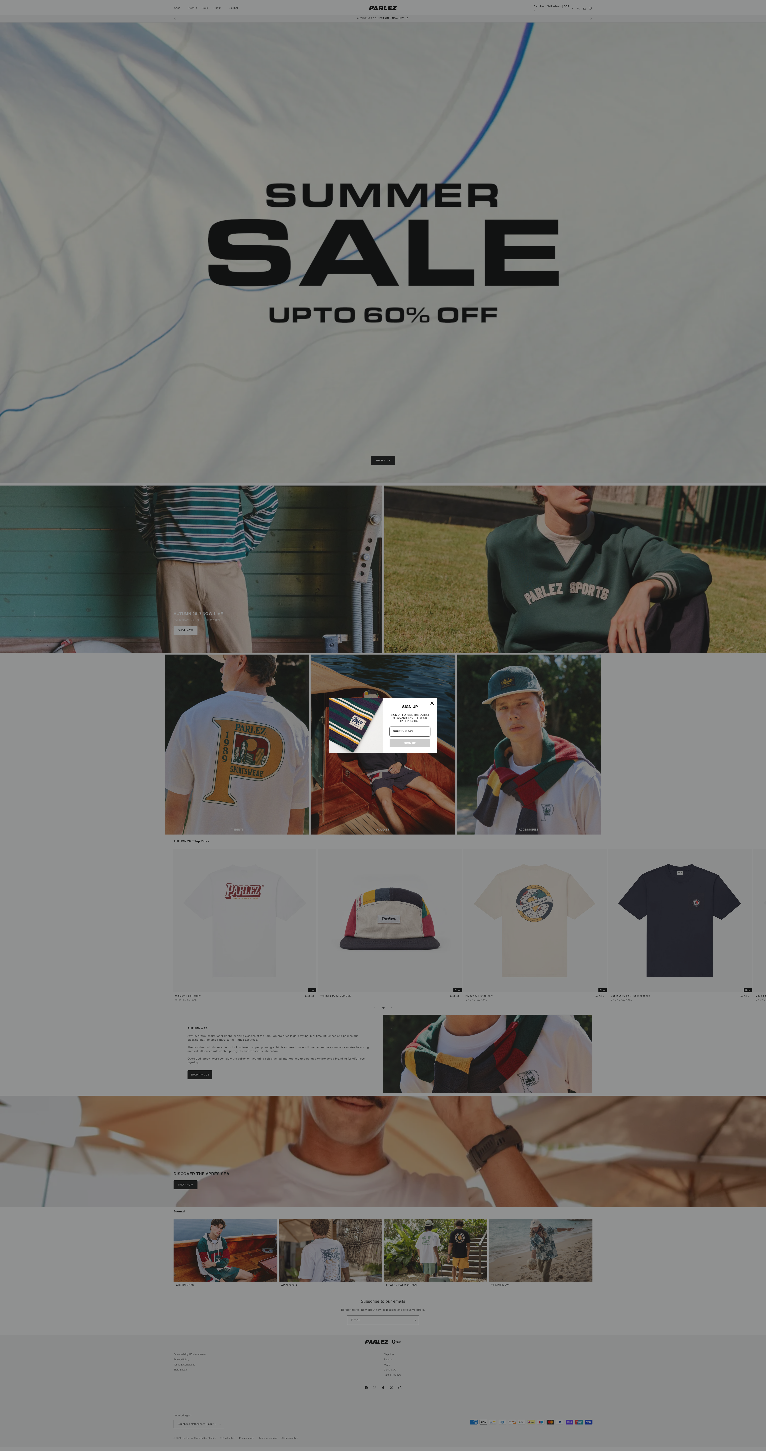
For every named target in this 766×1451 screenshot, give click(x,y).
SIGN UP (410, 743)
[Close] (432, 703)
